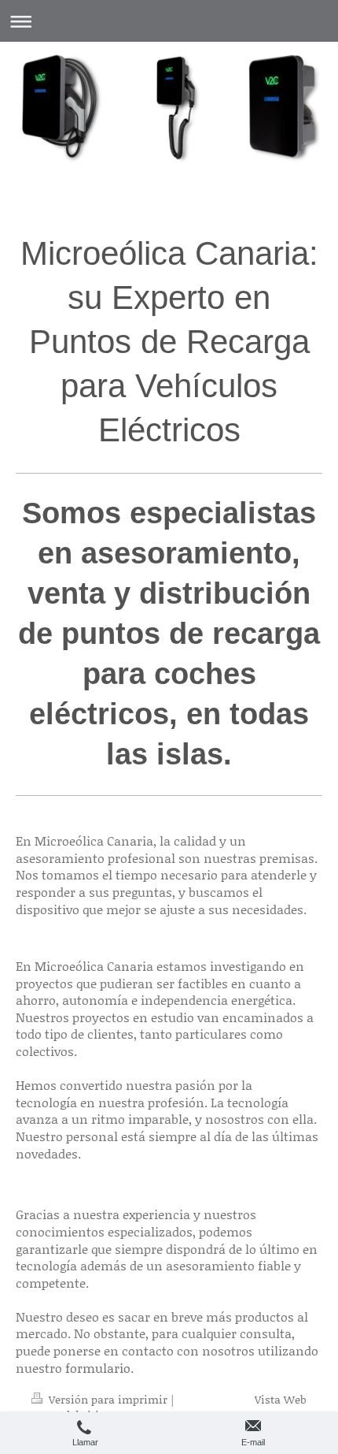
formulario (97, 1368)
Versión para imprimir (108, 1399)
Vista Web (281, 1399)
